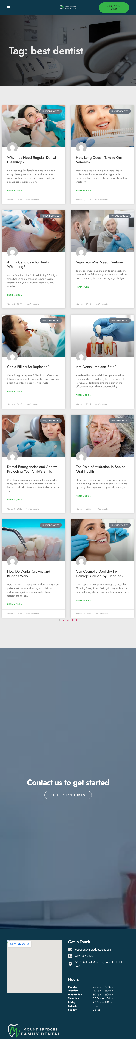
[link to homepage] (68, 7)
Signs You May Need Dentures (99, 262)
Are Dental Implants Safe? (96, 366)
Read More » (14, 190)
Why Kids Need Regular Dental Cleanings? (31, 160)
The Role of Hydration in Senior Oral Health (100, 469)
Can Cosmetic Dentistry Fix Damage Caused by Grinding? (100, 573)
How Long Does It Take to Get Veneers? (99, 160)
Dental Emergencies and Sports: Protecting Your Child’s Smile (32, 469)
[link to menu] (22, 8)
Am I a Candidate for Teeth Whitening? (28, 264)
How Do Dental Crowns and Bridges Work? (28, 573)
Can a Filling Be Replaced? (28, 366)
